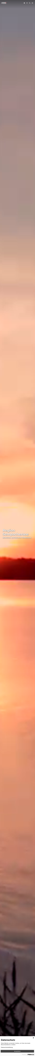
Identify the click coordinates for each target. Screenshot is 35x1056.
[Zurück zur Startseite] (3, 3)
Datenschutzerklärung (7, 1047)
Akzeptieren (17, 1051)
